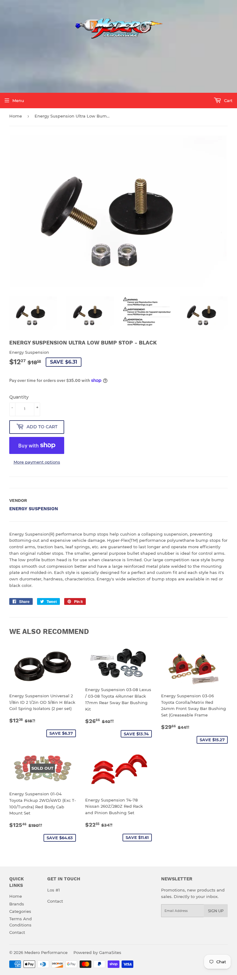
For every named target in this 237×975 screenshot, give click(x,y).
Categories (20, 911)
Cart (227, 100)
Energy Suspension (33, 508)
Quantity (19, 397)
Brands (16, 903)
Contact (17, 932)
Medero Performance (46, 952)
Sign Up (216, 911)
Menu (18, 100)
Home (15, 115)
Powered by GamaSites (97, 952)
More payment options (37, 462)
